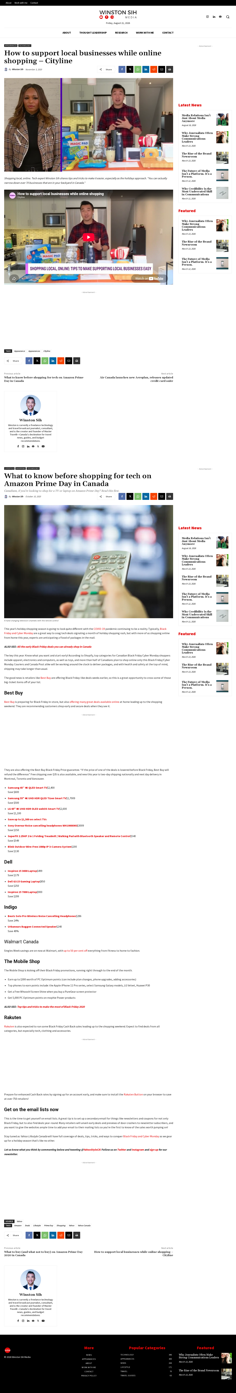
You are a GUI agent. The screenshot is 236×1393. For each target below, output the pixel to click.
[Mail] (220, 17)
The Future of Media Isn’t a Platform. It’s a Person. (197, 173)
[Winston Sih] (6, 69)
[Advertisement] (88, 318)
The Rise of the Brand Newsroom (196, 155)
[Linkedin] (214, 17)
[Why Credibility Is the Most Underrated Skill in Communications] (222, 193)
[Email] (161, 69)
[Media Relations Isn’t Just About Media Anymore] (222, 120)
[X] (129, 69)
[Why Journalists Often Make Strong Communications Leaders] (222, 137)
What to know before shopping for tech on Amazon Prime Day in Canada (43, 379)
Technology (25, 45)
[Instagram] (207, 17)
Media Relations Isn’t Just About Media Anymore (196, 118)
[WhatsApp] (137, 69)
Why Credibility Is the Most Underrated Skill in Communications (197, 191)
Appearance (19, 351)
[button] (228, 17)
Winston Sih (17, 69)
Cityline (46, 351)
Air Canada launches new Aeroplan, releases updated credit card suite (136, 379)
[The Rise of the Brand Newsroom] (222, 158)
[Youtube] (43, 445)
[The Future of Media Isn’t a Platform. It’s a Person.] (222, 175)
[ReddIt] (153, 69)
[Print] (169, 69)
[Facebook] (122, 69)
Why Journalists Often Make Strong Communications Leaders (197, 137)
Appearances (11, 45)
